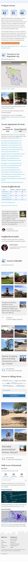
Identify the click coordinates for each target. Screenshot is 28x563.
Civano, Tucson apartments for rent (10, 151)
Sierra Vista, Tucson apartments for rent (11, 165)
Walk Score (4, 537)
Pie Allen (3, 118)
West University (19, 117)
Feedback (3, 547)
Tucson (12, 88)
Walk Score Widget (13, 539)
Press (2, 544)
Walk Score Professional (11, 465)
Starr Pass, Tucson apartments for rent (10, 169)
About (2, 540)
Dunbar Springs (6, 199)
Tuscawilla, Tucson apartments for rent (10, 176)
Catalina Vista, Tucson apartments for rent (11, 147)
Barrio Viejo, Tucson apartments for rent (11, 143)
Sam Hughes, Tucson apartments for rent (11, 163)
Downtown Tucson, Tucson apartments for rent (13, 153)
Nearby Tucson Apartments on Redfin (10, 43)
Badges (11, 547)
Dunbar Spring (6, 197)
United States (4, 88)
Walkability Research (14, 545)
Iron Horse (12, 117)
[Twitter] (2, 539)
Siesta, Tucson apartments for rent (9, 167)
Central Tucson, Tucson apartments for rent (12, 149)
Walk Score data (7, 524)
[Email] (6, 539)
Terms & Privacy (4, 545)
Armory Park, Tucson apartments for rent (11, 140)
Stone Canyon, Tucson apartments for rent (11, 172)
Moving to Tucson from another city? (9, 205)
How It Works (3, 542)
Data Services (12, 542)
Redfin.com (18, 138)
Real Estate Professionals (15, 544)
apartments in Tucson (12, 134)
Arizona (8, 88)
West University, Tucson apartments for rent (12, 182)
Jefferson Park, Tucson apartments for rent (11, 156)
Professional (13, 537)
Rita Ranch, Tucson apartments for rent (11, 160)
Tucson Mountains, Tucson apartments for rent (12, 174)
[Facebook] (4, 539)
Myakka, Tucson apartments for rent (10, 158)
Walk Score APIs (20, 506)
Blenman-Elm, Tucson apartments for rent (11, 145)
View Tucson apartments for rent (9, 46)
